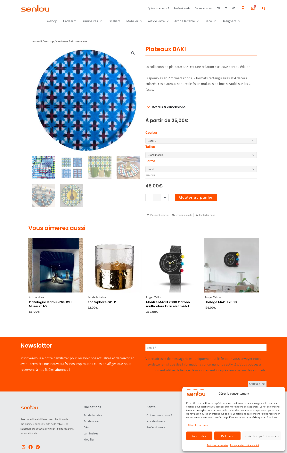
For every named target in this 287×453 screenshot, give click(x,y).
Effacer (150, 175)
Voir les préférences (262, 436)
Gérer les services (198, 425)
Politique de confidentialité (244, 445)
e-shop (52, 21)
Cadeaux (69, 21)
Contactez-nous (203, 8)
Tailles (150, 146)
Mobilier (132, 21)
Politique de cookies (217, 445)
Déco (208, 21)
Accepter (199, 436)
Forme (150, 161)
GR (233, 8)
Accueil (37, 41)
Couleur (151, 132)
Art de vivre (156, 21)
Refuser (227, 436)
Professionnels (182, 8)
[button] (263, 8)
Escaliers (114, 21)
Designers (229, 21)
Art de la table (184, 21)
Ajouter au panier (196, 197)
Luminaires (90, 21)
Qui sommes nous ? (158, 8)
